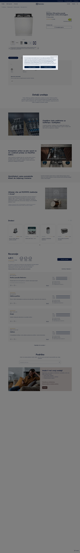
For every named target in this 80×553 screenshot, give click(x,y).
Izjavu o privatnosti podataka (51, 64)
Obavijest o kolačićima (43, 64)
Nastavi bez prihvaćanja (53, 56)
